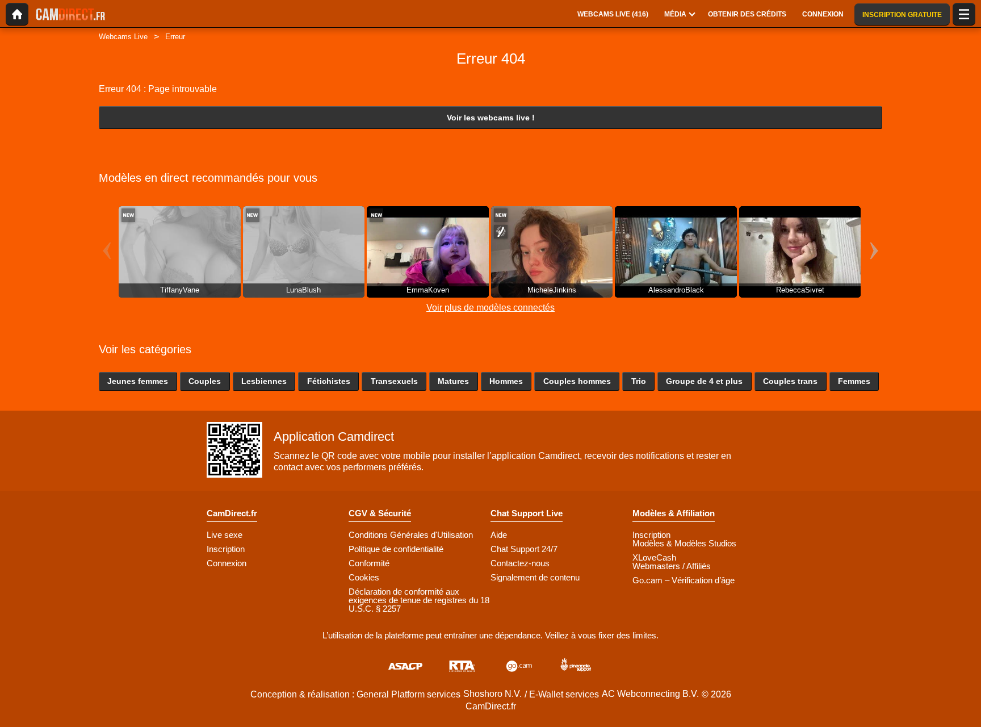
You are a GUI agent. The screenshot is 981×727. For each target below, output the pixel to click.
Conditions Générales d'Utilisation (411, 535)
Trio (638, 381)
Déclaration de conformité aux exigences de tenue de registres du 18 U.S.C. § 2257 (419, 600)
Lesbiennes (264, 381)
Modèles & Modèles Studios (684, 543)
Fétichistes (328, 381)
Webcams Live (123, 36)
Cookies (364, 577)
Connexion (226, 563)
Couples (204, 381)
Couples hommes (577, 381)
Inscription (226, 549)
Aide (499, 535)
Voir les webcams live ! (491, 117)
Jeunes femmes (137, 381)
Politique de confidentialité (396, 549)
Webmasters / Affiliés (671, 566)
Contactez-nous (520, 563)
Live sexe (224, 535)
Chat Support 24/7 (524, 549)
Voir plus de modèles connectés (490, 307)
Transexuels (394, 381)
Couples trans (790, 381)
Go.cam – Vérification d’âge (683, 580)
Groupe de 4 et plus (704, 381)
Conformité (369, 563)
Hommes (506, 381)
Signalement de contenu (535, 577)
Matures (453, 381)
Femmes (854, 381)
